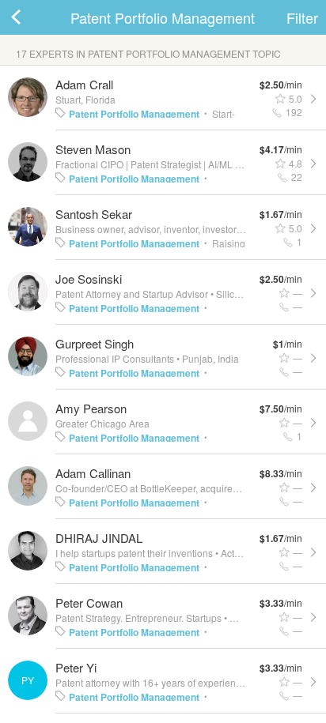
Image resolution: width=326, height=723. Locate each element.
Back (31, 17)
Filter (302, 17)
